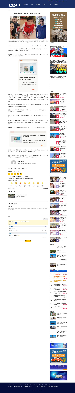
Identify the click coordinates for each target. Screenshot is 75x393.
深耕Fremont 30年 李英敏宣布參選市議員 (62, 219)
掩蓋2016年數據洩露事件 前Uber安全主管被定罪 (22, 178)
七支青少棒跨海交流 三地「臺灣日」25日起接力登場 (62, 95)
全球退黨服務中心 (42, 386)
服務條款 (19, 384)
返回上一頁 (28, 241)
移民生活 (38, 4)
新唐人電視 (20, 386)
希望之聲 (36, 386)
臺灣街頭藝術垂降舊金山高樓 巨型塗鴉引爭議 (63, 155)
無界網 (56, 386)
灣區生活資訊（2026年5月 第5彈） (62, 232)
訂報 (52, 1)
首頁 (9, 9)
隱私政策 (24, 384)
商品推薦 (56, 4)
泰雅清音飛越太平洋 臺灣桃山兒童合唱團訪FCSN (62, 108)
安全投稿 (29, 384)
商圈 (60, 1)
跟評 (46, 230)
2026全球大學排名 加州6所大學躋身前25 (63, 205)
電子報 (63, 1)
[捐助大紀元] (58, 369)
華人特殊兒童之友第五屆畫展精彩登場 (62, 148)
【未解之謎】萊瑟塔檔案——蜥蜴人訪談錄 (62, 192)
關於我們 (10, 384)
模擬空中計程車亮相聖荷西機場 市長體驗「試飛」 (62, 115)
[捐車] (58, 172)
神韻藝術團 (26, 386)
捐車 (54, 1)
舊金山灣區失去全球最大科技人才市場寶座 (62, 101)
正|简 (45, 45)
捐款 (57, 1)
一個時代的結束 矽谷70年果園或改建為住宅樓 (62, 141)
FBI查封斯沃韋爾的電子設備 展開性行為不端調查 (63, 121)
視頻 (50, 4)
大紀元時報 (31, 386)
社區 (32, 4)
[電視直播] (58, 380)
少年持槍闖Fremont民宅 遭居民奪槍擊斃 (62, 135)
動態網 (52, 386)
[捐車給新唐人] (58, 41)
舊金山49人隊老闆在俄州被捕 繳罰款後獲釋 (63, 128)
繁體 (66, 1)
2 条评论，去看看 (44, 188)
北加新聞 (12, 9)
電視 (49, 1)
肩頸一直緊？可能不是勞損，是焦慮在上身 (62, 198)
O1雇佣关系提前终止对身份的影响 (63, 225)
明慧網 (48, 386)
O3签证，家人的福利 (63, 238)
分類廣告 (44, 4)
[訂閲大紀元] (58, 347)
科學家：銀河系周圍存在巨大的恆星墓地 (20, 176)
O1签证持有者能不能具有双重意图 (63, 212)
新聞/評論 (26, 4)
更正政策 (15, 384)
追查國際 (15, 386)
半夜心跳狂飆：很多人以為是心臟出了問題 (62, 185)
